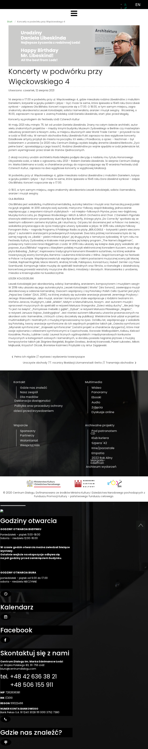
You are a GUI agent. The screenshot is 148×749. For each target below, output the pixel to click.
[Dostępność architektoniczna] (125, 4)
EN (137, 4)
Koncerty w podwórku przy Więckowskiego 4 (55, 76)
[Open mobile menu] (74, 13)
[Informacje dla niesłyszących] (125, 8)
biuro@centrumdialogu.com (18, 669)
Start (9, 21)
